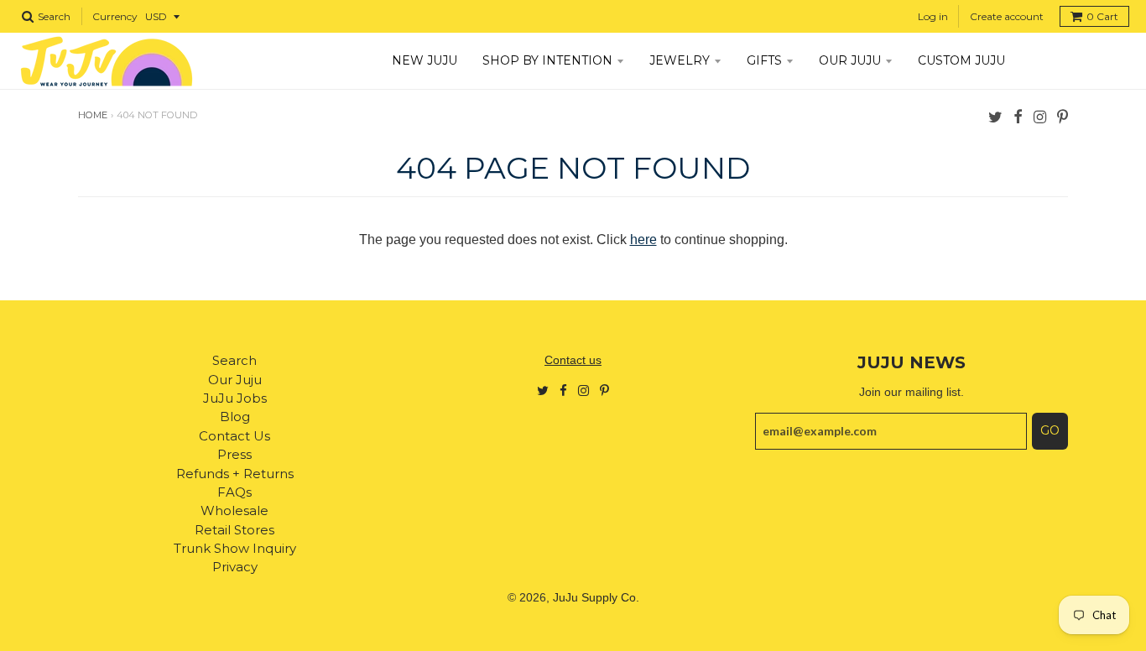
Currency (115, 16)
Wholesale (234, 510)
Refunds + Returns (235, 474)
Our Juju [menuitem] (850, 60)
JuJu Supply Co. (596, 597)
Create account (1007, 16)
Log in (933, 16)
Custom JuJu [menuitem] (961, 60)
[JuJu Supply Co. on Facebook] (1018, 116)
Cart (1102, 16)
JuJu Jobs (235, 398)
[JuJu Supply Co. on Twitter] (995, 116)
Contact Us (234, 436)
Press (234, 454)
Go (1050, 430)
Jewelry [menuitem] (679, 60)
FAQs (234, 492)
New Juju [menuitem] (424, 60)
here (643, 239)
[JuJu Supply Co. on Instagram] (1040, 116)
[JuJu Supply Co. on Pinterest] (1062, 116)
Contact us (573, 360)
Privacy (235, 567)
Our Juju (235, 380)
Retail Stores (234, 530)
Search (234, 360)
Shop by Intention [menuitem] (547, 60)
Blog (235, 416)
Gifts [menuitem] (764, 60)
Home (92, 115)
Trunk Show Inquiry (235, 548)
